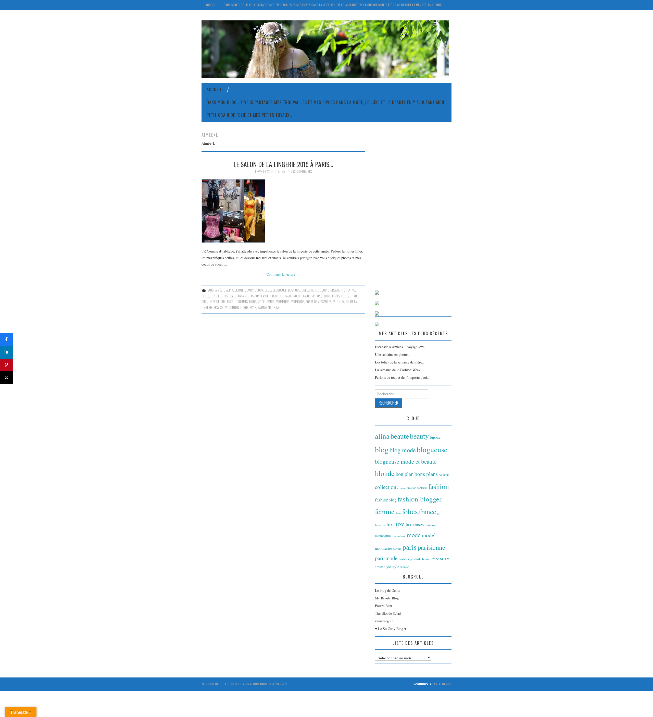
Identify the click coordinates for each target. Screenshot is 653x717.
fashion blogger (272, 296)
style (253, 307)
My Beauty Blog (387, 598)
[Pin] (6, 365)
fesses (336, 296)
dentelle (216, 296)
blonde (385, 473)
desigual (229, 296)
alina (229, 290)
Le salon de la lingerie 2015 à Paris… (283, 164)
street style (383, 566)
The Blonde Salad (388, 613)
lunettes (380, 525)
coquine (323, 290)
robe (435, 558)
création (336, 290)
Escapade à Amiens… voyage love (399, 346)
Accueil (211, 5)
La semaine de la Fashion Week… (399, 369)
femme (327, 296)
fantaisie (242, 296)
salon (336, 301)
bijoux (259, 290)
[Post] (6, 377)
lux (223, 301)
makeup (430, 525)
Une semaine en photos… (393, 354)
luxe (230, 301)
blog (268, 290)
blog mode (403, 450)
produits (403, 559)
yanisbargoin (384, 621)
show (224, 307)
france (355, 296)
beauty (249, 290)
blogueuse (279, 290)
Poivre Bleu (383, 605)
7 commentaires (301, 171)
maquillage (399, 536)
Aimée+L (220, 290)
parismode (297, 301)
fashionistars (312, 296)
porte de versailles (318, 301)
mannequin (383, 536)
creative (349, 290)
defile (205, 296)
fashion (254, 296)
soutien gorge (238, 307)
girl (204, 301)
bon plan (404, 473)
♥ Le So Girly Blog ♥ (390, 628)
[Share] (6, 339)
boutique (294, 290)
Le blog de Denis (387, 590)
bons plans (426, 473)
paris (270, 301)
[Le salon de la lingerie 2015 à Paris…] (283, 211)
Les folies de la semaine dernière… (400, 362)
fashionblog (293, 296)
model (262, 301)
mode (252, 301)
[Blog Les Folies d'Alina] (325, 48)
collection (309, 290)
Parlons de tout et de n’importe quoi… (403, 377)
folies (345, 296)
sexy (216, 307)
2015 (210, 290)
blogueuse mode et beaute (405, 461)
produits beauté (420, 559)
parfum (397, 548)
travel (276, 307)
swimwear (264, 307)
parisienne (282, 301)
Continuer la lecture (283, 274)
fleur (398, 513)
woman (404, 567)
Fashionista (422, 684)
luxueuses (241, 301)
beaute (239, 290)
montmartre (383, 548)
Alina (281, 171)
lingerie (214, 301)
